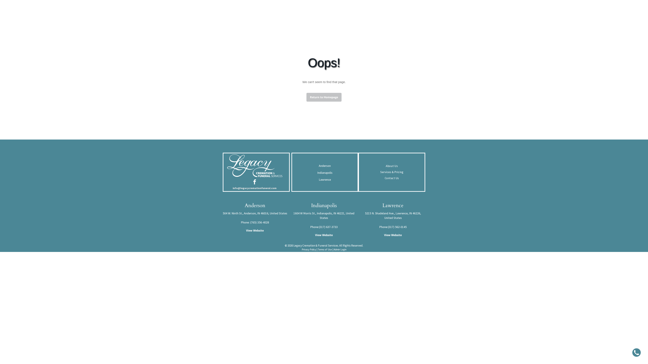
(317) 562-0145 (397, 227)
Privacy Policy (309, 249)
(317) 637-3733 (328, 227)
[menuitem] (391, 166)
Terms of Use (325, 249)
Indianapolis (324, 173)
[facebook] (255, 182)
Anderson (325, 166)
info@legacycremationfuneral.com (255, 188)
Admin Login (340, 249)
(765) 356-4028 (259, 222)
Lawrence (325, 179)
